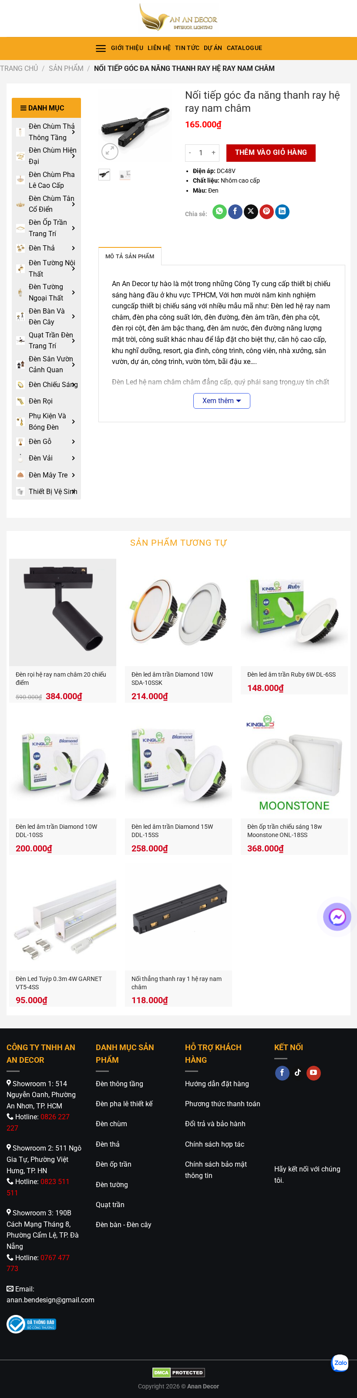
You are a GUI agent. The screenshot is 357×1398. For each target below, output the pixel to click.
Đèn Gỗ (40, 441)
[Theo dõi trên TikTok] (298, 1073)
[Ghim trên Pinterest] (266, 211)
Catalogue (245, 48)
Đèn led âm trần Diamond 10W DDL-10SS (56, 831)
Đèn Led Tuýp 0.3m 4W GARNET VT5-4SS (59, 983)
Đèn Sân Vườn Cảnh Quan (51, 364)
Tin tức (187, 48)
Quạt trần (110, 1205)
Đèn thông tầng (119, 1084)
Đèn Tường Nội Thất (52, 268)
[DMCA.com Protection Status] (178, 1372)
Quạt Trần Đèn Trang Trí (51, 340)
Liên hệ (159, 48)
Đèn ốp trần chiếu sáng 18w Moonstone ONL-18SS (284, 831)
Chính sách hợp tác (214, 1144)
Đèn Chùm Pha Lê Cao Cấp (52, 180)
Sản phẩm (66, 68)
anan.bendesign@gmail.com (50, 1300)
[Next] (159, 126)
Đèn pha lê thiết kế (124, 1104)
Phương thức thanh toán (222, 1104)
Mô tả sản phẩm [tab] (130, 256)
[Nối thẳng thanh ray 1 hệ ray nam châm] (178, 916)
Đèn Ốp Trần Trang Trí (48, 228)
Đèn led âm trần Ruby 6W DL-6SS (291, 674)
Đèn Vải (41, 458)
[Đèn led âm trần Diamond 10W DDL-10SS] (62, 764)
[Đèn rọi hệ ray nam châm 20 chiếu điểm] (62, 612)
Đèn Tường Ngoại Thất (46, 292)
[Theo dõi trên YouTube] (313, 1073)
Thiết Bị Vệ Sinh (53, 491)
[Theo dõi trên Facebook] (282, 1073)
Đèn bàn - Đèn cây (124, 1225)
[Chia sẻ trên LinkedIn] (282, 211)
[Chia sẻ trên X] (251, 211)
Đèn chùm (111, 1124)
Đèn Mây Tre (48, 475)
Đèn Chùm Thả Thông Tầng (52, 132)
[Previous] (111, 126)
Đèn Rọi (41, 401)
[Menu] (101, 48)
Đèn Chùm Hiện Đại (53, 156)
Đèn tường (112, 1185)
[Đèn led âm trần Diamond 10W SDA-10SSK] (178, 612)
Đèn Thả (42, 248)
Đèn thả (108, 1144)
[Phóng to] (109, 151)
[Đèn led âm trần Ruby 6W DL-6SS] (294, 612)
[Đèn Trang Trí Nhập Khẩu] (178, 18)
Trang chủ (19, 68)
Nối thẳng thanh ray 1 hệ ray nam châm (176, 983)
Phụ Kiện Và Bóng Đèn (47, 421)
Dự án (213, 48)
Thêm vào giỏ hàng (271, 153)
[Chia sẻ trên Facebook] (235, 211)
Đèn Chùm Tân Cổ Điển (51, 204)
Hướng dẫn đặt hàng (217, 1084)
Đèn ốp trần (113, 1164)
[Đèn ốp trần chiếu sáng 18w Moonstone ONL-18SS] (294, 764)
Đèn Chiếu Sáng (53, 384)
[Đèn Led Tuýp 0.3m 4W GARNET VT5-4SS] (62, 916)
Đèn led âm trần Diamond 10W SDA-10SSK (172, 679)
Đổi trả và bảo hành (215, 1124)
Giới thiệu (127, 48)
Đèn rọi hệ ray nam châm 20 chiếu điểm (61, 679)
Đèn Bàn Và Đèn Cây (47, 317)
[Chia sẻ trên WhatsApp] (219, 211)
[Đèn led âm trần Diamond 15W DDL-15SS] (178, 764)
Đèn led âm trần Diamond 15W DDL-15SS (172, 831)
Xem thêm (218, 401)
